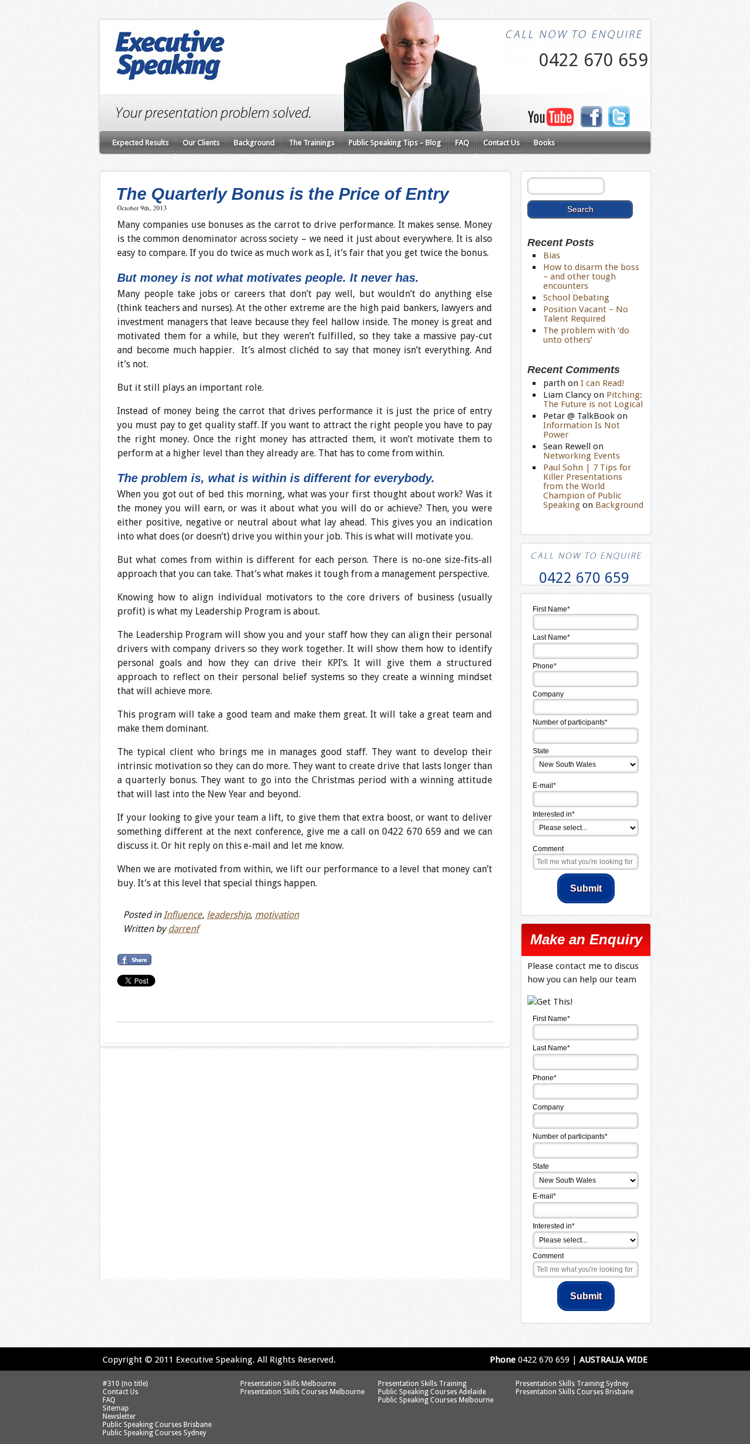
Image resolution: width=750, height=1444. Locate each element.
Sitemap (116, 1408)
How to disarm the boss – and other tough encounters (591, 276)
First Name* (551, 609)
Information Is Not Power (581, 430)
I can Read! (602, 383)
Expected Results (140, 142)
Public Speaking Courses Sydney (154, 1433)
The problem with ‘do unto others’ (586, 335)
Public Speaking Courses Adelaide (432, 1392)
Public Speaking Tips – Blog (395, 142)
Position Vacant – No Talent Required (585, 314)
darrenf (183, 928)
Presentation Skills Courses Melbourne (302, 1392)
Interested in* (554, 814)
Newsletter (119, 1416)
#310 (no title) (125, 1384)
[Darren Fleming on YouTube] (550, 123)
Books (544, 142)
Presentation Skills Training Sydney (572, 1384)
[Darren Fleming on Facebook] (591, 124)
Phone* (545, 666)
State (541, 751)
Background (254, 142)
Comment (548, 848)
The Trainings (312, 142)
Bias (551, 255)
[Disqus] (304, 1132)
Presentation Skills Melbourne (288, 1384)
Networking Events (581, 455)
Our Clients (201, 142)
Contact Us (501, 142)
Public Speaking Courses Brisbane (157, 1425)
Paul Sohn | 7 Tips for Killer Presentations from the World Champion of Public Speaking (587, 486)
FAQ (462, 142)
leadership (228, 914)
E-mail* (544, 785)
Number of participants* (570, 722)
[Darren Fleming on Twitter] (619, 125)
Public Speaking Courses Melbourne (435, 1400)
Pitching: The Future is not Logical (593, 399)
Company (548, 694)
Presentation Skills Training (422, 1384)
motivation (277, 914)
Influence (182, 914)
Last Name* (551, 637)
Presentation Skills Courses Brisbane (574, 1392)
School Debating (576, 297)
